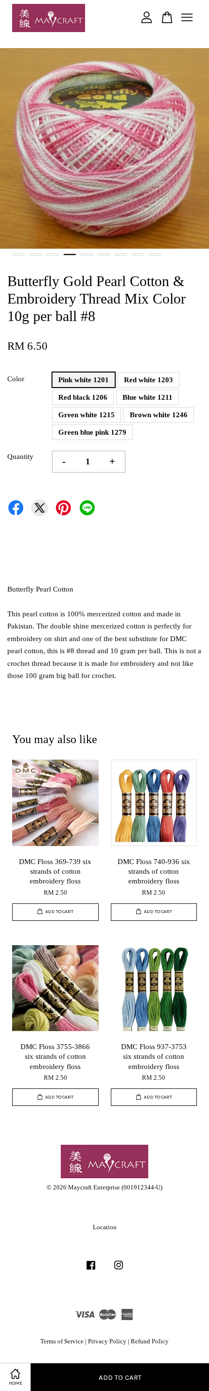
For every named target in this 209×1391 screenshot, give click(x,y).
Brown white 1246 (159, 415)
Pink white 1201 (83, 380)
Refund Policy (150, 1341)
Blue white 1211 (147, 397)
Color (15, 379)
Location (105, 1227)
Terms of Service (62, 1341)
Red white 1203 (148, 380)
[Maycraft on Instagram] (118, 1270)
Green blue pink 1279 (92, 432)
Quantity (20, 456)
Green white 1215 (86, 415)
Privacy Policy (107, 1341)
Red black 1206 (82, 397)
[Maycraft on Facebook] (91, 1270)
